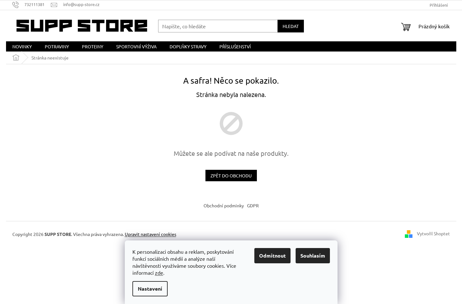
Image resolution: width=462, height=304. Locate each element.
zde (159, 272)
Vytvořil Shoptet (433, 233)
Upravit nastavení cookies (150, 234)
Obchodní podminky (224, 205)
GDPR (253, 205)
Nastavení (150, 288)
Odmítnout (272, 255)
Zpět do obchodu (231, 175)
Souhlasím (312, 255)
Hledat (291, 26)
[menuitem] (22, 46)
